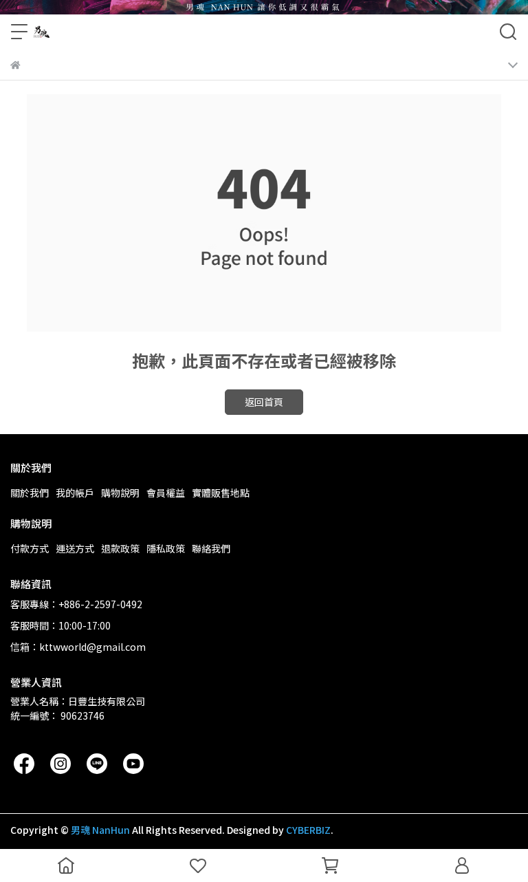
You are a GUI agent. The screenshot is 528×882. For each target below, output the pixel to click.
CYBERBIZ (308, 830)
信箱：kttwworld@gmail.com (78, 647)
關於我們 (29, 492)
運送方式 (75, 548)
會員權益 (165, 492)
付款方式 (29, 548)
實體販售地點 (221, 492)
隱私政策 (165, 548)
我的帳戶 (75, 492)
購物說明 (120, 492)
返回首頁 (264, 402)
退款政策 (120, 548)
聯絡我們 (211, 548)
